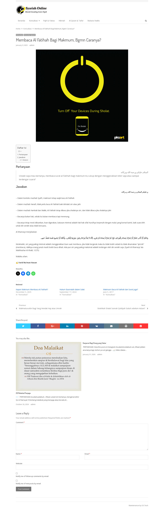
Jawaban (22, 157)
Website (19, 463)
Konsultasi (33, 20)
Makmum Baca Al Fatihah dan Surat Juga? (120, 289)
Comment (20, 422)
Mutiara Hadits (94, 20)
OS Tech (145, 505)
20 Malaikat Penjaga (23, 393)
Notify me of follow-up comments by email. (32, 476)
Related (25, 160)
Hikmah (62, 20)
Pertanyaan (23, 154)
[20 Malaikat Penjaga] (48, 343)
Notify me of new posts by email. (28, 483)
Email (87, 454)
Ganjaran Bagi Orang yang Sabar (94, 343)
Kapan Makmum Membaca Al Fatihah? (32, 289)
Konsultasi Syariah (29, 35)
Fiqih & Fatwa (49, 20)
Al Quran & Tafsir (76, 20)
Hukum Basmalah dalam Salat (72, 289)
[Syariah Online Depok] (31, 10)
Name (19, 454)
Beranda (21, 20)
